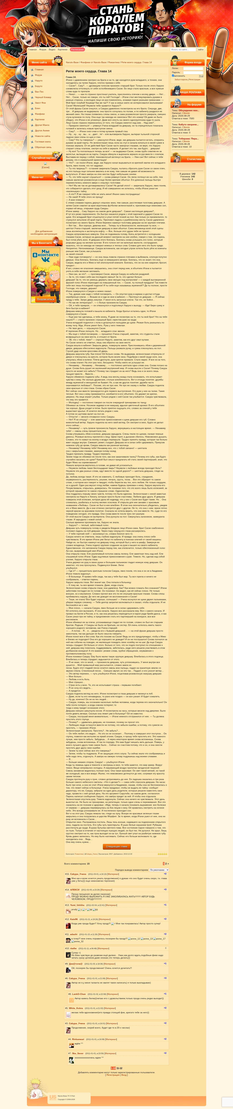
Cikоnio (186, 113)
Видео (52, 49)
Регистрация (194, 79)
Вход (123, 1075)
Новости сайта (42, 136)
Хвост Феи (40, 102)
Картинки (62, 49)
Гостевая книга (43, 141)
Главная (32, 49)
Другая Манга (42, 125)
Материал (113, 874)
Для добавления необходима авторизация (44, 232)
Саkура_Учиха (91, 854)
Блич (37, 108)
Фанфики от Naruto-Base (93, 62)
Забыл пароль (181, 79)
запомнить (179, 76)
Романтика (113, 62)
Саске (45, 167)
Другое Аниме (42, 130)
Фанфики (40, 114)
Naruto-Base (72, 62)
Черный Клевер (43, 97)
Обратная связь (43, 147)
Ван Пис (39, 91)
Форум (42, 49)
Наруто (38, 80)
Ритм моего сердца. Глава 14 (136, 62)
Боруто (38, 86)
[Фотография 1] (45, 164)
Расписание (77, 49)
